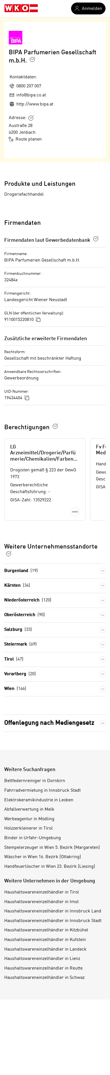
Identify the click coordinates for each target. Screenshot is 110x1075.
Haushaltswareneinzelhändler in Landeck (45, 949)
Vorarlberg (20, 674)
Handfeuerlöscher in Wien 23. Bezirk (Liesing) (49, 866)
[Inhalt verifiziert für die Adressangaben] (31, 118)
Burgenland (21, 571)
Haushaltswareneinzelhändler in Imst (41, 902)
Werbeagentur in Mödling (29, 819)
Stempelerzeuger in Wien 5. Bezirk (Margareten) (52, 847)
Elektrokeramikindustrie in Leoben (38, 800)
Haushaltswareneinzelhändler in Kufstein (45, 940)
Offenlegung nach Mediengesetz (49, 723)
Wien (15, 689)
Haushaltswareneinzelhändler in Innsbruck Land (52, 911)
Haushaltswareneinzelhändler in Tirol (41, 892)
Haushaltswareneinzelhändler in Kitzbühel (46, 930)
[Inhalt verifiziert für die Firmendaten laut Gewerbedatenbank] (96, 238)
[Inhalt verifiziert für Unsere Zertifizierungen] (9, 553)
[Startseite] (21, 8)
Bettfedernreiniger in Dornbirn (34, 781)
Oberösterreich (24, 615)
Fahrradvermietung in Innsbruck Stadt (42, 790)
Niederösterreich (27, 600)
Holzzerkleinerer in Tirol (28, 828)
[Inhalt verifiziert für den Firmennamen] (32, 59)
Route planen (29, 139)
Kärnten (17, 585)
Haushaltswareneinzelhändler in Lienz (42, 959)
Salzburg (18, 629)
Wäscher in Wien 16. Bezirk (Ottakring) (42, 857)
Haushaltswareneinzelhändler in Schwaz (44, 977)
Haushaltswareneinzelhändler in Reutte (43, 968)
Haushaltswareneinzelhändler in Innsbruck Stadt (53, 921)
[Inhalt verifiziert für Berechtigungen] (55, 426)
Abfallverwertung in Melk (29, 809)
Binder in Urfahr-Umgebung (32, 838)
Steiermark (20, 644)
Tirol (13, 659)
